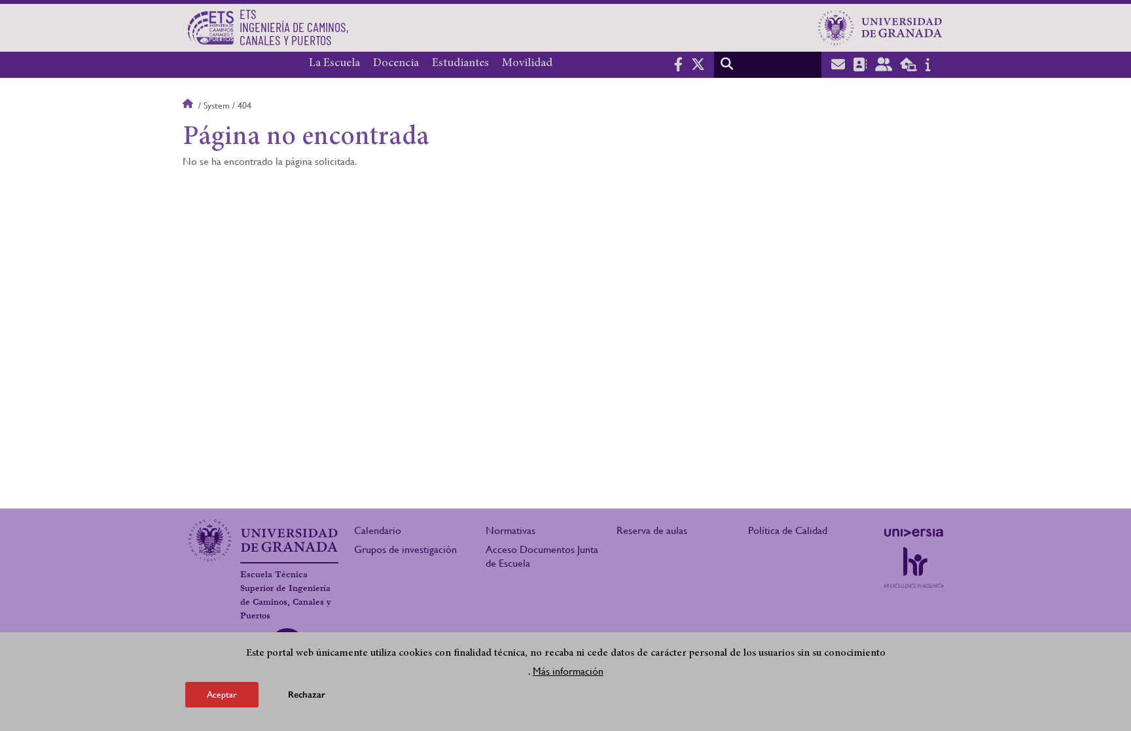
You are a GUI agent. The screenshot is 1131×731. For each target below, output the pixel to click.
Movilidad (527, 63)
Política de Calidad (787, 530)
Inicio (189, 105)
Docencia (396, 63)
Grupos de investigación (405, 549)
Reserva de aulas (652, 530)
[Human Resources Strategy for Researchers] (913, 567)
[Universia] (913, 533)
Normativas (510, 530)
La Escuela (334, 63)
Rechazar (306, 694)
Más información (568, 671)
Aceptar (222, 694)
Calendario (377, 530)
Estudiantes (460, 63)
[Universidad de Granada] (880, 27)
